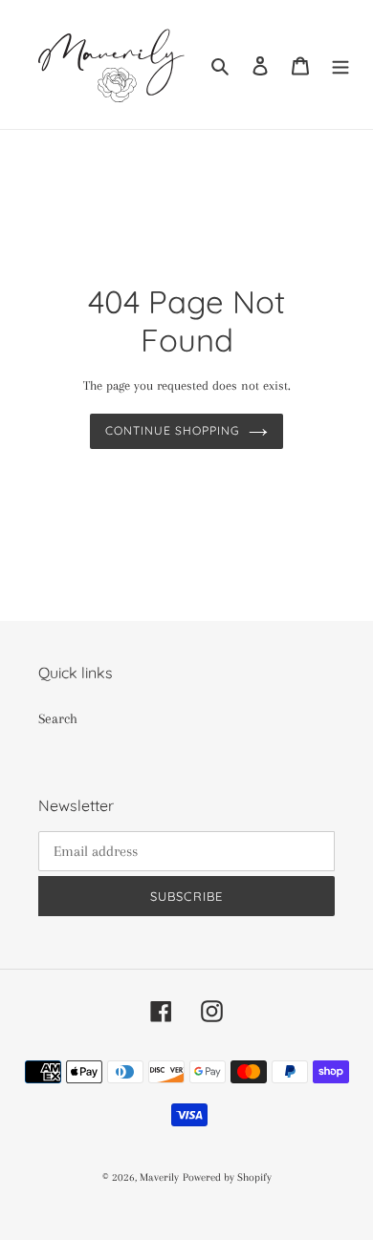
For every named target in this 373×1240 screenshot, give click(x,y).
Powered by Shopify (227, 1177)
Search (57, 718)
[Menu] (340, 64)
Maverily (159, 1177)
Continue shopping (172, 430)
